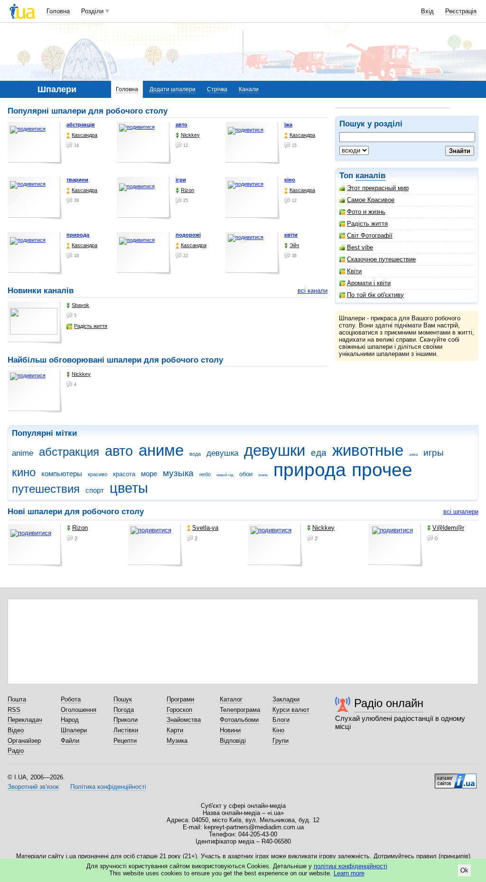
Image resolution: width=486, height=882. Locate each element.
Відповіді (233, 740)
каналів (370, 175)
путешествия (46, 489)
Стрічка (217, 89)
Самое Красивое (370, 199)
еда (319, 453)
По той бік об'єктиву (375, 294)
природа (77, 235)
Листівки (125, 730)
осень (263, 475)
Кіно (278, 730)
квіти (291, 235)
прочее (382, 470)
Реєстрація (461, 11)
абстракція (80, 124)
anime (22, 453)
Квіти (354, 271)
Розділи (92, 11)
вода (195, 454)
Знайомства (184, 719)
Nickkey (190, 135)
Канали (249, 89)
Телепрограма (240, 709)
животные (367, 450)
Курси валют (290, 709)
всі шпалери (460, 511)
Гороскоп (179, 709)
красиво (97, 474)
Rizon (187, 190)
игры (433, 453)
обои (245, 474)
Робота (71, 699)
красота (124, 474)
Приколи (125, 719)
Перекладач (25, 719)
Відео (16, 730)
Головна (58, 11)
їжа (288, 124)
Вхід (427, 11)
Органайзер (24, 740)
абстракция (69, 452)
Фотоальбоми (239, 719)
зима (413, 454)
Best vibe (360, 247)
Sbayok (80, 305)
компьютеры (61, 474)
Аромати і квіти (369, 283)
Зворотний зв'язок (33, 786)
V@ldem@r (448, 527)
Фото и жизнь (366, 211)
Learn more (349, 873)
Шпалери (74, 730)
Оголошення (78, 709)
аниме (161, 450)
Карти (175, 730)
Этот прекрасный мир (378, 188)
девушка (222, 453)
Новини (230, 730)
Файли (70, 740)
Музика (177, 740)
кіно (289, 179)
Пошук (122, 699)
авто (181, 124)
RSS (14, 709)
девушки (274, 450)
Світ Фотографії (370, 235)
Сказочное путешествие (381, 259)
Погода (123, 709)
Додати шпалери (173, 89)
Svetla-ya (205, 527)
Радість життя (367, 223)
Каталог (231, 699)
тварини (77, 179)
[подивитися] (35, 143)
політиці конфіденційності (350, 866)
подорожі (188, 235)
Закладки (285, 699)
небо (205, 474)
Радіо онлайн (388, 703)
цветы (129, 488)
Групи (280, 740)
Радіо (16, 750)
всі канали (312, 290)
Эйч (294, 245)
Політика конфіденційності (108, 786)
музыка (178, 473)
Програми (180, 699)
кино (24, 472)
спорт (94, 490)
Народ (70, 719)
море (149, 474)
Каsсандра (84, 135)
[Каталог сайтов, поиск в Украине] (456, 777)
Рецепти (125, 740)
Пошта (17, 699)
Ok (464, 870)
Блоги (281, 719)
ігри (181, 179)
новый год (225, 475)
